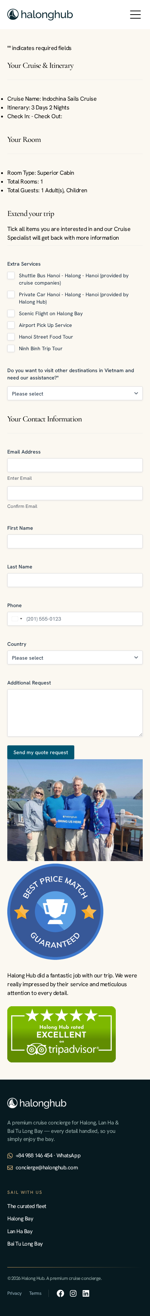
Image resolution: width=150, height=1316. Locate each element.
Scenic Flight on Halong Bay (51, 313)
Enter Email (19, 478)
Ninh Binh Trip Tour (41, 348)
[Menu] (135, 14)
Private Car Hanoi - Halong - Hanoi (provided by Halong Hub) (74, 298)
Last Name (19, 566)
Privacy (14, 1293)
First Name (20, 528)
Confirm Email (22, 506)
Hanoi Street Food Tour (46, 336)
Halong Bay (20, 1218)
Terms (35, 1293)
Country (16, 644)
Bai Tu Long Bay (25, 1243)
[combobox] (16, 618)
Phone (14, 605)
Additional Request (29, 682)
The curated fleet (26, 1206)
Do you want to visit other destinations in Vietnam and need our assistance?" (70, 374)
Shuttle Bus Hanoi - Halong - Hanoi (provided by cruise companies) (74, 279)
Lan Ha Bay (19, 1231)
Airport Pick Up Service (45, 325)
